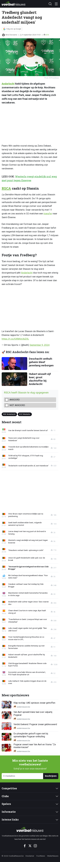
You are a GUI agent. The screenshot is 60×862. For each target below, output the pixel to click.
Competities (9, 788)
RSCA (6, 188)
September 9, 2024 (40, 345)
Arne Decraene (11, 35)
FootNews (40, 856)
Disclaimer (30, 856)
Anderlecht (8, 83)
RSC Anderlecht (9, 414)
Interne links (10, 819)
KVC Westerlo (24, 414)
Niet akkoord (17, 405)
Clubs (5, 796)
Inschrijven (51, 776)
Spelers (6, 804)
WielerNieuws (52, 856)
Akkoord (14, 399)
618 (47, 35)
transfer (48, 213)
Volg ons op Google (13, 29)
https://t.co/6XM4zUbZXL (15, 338)
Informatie (9, 811)
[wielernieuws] (30, 829)
